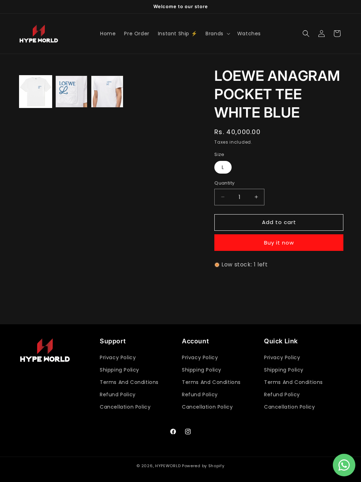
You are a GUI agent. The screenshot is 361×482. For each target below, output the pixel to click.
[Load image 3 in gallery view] (107, 92)
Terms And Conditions (129, 382)
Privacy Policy (118, 357)
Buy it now (279, 242)
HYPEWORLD (167, 466)
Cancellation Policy (125, 406)
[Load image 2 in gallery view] (71, 92)
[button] (217, 33)
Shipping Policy (119, 369)
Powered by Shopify (203, 466)
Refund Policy (118, 394)
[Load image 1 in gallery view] (35, 92)
